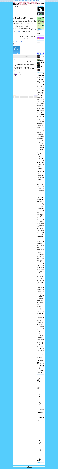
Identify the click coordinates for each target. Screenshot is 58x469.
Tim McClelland (40, 346)
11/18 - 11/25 (40, 394)
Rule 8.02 (40, 319)
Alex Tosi (39, 81)
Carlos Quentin (41, 119)
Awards (41, 92)
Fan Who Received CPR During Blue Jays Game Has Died (41, 417)
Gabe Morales (41, 171)
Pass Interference (42, 269)
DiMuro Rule (40, 151)
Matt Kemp (38, 247)
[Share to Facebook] (27, 56)
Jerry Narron (42, 201)
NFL (39, 261)
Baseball (39, 95)
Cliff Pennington (38, 130)
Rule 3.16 (40, 306)
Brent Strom (42, 107)
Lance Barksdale (39, 227)
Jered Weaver (38, 199)
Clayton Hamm (43, 129)
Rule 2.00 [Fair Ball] (40, 296)
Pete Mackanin (38, 274)
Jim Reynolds (38, 203)
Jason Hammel (38, 193)
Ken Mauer (43, 219)
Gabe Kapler (38, 171)
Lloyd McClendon (42, 230)
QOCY (41, 278)
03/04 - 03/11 (40, 451)
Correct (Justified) (16, 49)
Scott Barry (43, 329)
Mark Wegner (42, 241)
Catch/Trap (43, 121)
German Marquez (39, 175)
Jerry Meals (38, 201)
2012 (38, 388)
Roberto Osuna (43, 285)
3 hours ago (38, 32)
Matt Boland (41, 245)
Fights (38, 167)
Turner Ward (42, 357)
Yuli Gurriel (39, 372)
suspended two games (19, 31)
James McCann (38, 192)
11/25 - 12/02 (40, 393)
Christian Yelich (41, 128)
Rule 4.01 (42, 306)
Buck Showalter (42, 114)
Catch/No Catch (39, 121)
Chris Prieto (40, 127)
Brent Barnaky (38, 107)
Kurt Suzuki (40, 225)
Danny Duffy (41, 140)
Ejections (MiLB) (39, 159)
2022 (38, 379)
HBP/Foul (40, 178)
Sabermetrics (41, 327)
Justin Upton (41, 217)
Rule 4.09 (43, 307)
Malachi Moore (39, 234)
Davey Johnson (39, 143)
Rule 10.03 (40, 293)
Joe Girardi (41, 205)
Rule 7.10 (42, 317)
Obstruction (42, 267)
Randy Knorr (38, 280)
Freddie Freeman (41, 170)
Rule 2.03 (38, 304)
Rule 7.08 (43, 316)
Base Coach (43, 94)
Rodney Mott (38, 287)
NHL (41, 261)
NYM (43, 261)
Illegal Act (42, 184)
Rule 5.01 (38, 309)
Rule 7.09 (39, 317)
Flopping (38, 168)
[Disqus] (25, 67)
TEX (39, 341)
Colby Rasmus (41, 132)
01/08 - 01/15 (40, 458)
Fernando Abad (42, 166)
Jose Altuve (38, 214)
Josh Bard (39, 215)
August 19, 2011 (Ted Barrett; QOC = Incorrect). (30, 35)
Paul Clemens (41, 271)
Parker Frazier (39, 269)
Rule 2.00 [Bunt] (39, 295)
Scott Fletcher (39, 330)
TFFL (41, 341)
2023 (38, 378)
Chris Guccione (40, 126)
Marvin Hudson (39, 243)
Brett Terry (43, 108)
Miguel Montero (42, 252)
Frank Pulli (39, 170)
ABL (40, 74)
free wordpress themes (29, 467)
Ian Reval (40, 184)
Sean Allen (43, 332)
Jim (38, 30)
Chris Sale (43, 127)
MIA (42, 232)
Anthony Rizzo (42, 88)
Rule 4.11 (41, 308)
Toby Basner (39, 348)
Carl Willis (41, 118)
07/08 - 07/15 (40, 435)
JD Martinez (39, 188)
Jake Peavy (40, 190)
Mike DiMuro (41, 254)
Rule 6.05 (43, 313)
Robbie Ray (42, 284)
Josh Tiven (42, 216)
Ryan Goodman (42, 324)
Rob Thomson (42, 283)
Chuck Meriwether (39, 129)
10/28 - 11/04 (40, 397)
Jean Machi (43, 195)
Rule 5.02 (40, 309)
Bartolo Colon (40, 94)
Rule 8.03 (43, 319)
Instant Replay (42, 186)
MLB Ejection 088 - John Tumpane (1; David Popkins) (42, 63)
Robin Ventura (39, 286)
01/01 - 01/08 (40, 459)
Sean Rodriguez (39, 333)
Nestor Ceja (38, 263)
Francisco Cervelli (39, 169)
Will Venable (38, 369)
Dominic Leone (39, 152)
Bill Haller (40, 97)
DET (37, 136)
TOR (43, 341)
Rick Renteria (41, 282)
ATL (41, 75)
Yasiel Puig (42, 370)
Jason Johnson (42, 193)
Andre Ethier (43, 83)
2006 (38, 461)
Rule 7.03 (42, 315)
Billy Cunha (40, 99)
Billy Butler (38, 99)
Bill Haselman (42, 97)
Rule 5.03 (43, 309)
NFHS (37, 261)
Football (41, 168)
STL (37, 327)
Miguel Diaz (39, 252)
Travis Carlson (41, 354)
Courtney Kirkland (39, 134)
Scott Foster (42, 330)
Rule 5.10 (42, 311)
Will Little (40, 368)
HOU (42, 178)
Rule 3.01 (40, 304)
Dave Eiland (40, 141)
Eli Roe (41, 160)
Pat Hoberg (39, 270)
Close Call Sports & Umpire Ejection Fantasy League (25, 2)
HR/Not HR (42, 179)
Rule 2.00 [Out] (42, 300)
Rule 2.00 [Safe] (38, 302)
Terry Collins (40, 343)
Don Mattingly (38, 153)
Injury (38, 186)
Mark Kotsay (38, 239)
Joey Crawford (42, 206)
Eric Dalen (42, 162)
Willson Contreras (42, 369)
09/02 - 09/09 (40, 404)
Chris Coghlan (42, 125)
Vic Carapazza (41, 365)
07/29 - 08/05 (40, 432)
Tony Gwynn (43, 352)
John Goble (41, 208)
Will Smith (43, 368)
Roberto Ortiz (39, 285)
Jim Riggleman (42, 203)
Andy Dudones (39, 84)
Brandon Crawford (38, 105)
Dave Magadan (39, 142)
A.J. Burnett (38, 73)
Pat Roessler (38, 271)
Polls (42, 276)
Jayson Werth (41, 195)
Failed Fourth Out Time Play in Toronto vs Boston (42, 60)
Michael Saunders (38, 251)
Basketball (43, 95)
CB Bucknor (40, 115)
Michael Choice (39, 250)
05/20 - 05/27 (40, 441)
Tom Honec (38, 350)
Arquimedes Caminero (39, 90)
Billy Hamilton (43, 99)
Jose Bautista (41, 214)
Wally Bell (38, 367)
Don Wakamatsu (42, 153)
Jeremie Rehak (41, 199)
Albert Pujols (38, 79)
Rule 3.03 (43, 304)
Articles (43, 90)
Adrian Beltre (40, 77)
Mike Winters (42, 258)
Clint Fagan (42, 130)
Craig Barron (42, 134)
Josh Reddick (38, 216)
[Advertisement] (25, 12)
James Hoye (38, 191)
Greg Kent (38, 177)
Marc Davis (42, 236)
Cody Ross (38, 132)
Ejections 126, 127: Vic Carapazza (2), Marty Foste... (40, 413)
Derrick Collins (42, 149)
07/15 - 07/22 (40, 434)
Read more (40, 20)
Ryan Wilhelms (39, 326)
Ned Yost (42, 262)
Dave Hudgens (43, 141)
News (41, 263)
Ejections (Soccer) (38, 160)
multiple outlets (18, 30)
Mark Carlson (40, 238)
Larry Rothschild (40, 228)
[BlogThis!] (26, 56)
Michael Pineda (42, 250)
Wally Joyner (41, 367)
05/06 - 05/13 (40, 443)
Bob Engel (41, 101)
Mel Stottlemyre (41, 249)
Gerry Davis (43, 175)
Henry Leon (42, 181)
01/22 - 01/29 (40, 456)
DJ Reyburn (41, 136)
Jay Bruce (38, 195)
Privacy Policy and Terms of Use (29, 466)
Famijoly (39, 33)
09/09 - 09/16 (40, 403)
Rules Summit (41, 322)
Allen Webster (40, 83)
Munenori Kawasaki (41, 260)
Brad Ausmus (42, 103)
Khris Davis (42, 223)
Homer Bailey (41, 182)
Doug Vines (43, 154)
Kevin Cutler (38, 221)
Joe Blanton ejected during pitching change (19, 41)
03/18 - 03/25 (40, 449)
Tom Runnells (41, 350)
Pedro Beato (41, 273)
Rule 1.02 (41, 291)
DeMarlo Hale (40, 147)
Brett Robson (41, 108)
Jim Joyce (39, 202)
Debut (43, 147)
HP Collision (38, 179)
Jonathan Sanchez (41, 212)
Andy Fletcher (42, 84)
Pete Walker (42, 274)
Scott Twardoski (41, 331)
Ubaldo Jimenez (42, 360)
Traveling (38, 354)
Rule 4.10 (39, 308)
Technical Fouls (38, 342)
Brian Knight (41, 110)
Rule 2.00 (42, 293)
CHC (40, 116)
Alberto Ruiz (42, 79)
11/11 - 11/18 (40, 395)
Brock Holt (41, 112)
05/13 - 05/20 (40, 442)
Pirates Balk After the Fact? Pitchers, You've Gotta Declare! (39, 26)
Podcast (40, 276)
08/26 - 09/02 (40, 405)
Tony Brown (40, 352)
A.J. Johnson (41, 73)
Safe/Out (38, 328)
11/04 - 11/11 (40, 396)
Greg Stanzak (41, 177)
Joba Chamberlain (40, 204)
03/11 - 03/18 (40, 450)
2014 (38, 386)
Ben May (43, 96)
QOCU (38, 278)
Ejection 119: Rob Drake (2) (41, 428)
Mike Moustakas (39, 256)
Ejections (39, 158)
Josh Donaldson (41, 215)
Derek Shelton (38, 149)
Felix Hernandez (38, 166)
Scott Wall (40, 332)
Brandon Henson (42, 105)
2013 (38, 387)
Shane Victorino (42, 335)
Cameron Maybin (42, 117)
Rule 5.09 (39, 311)
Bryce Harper (38, 114)
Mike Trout (39, 258)
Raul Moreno (41, 280)
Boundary (39, 103)
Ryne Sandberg (42, 326)
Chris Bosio (40, 125)
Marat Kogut (39, 236)
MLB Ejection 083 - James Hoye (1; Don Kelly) (42, 70)
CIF (42, 116)
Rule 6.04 (40, 313)
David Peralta (41, 145)
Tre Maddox (42, 355)
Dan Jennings (41, 138)
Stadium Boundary (40, 337)
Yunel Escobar (42, 372)
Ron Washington (40, 289)
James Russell (42, 192)
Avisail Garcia (38, 92)
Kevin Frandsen (41, 221)
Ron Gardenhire (42, 287)
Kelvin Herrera (40, 219)
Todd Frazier (43, 348)
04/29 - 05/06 (40, 444)
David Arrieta (43, 143)
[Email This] (25, 56)
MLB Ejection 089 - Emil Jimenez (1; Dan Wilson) (42, 66)
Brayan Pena (39, 106)
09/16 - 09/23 (40, 402)
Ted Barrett (43, 342)
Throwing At (43, 344)
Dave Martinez (42, 142)
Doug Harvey (39, 154)
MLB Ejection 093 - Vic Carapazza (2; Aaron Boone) (42, 56)
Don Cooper (42, 152)
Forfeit (43, 168)
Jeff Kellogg (41, 197)
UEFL (38, 359)
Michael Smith (42, 251)
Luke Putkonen (40, 232)
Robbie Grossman (38, 284)
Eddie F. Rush (42, 156)
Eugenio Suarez (40, 164)
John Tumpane (41, 210)
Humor (43, 182)
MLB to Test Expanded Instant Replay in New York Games (40, 415)
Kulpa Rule (43, 224)
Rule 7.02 (39, 315)
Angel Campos (39, 86)
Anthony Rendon (39, 88)
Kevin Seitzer (39, 223)
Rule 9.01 (40, 320)
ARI (39, 75)
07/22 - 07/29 (40, 433)
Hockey (38, 182)
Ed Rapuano (39, 156)
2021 (38, 380)
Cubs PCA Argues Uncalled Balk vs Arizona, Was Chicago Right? (40, 18)
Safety (41, 328)
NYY (38, 262)
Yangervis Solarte (38, 370)
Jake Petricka (43, 190)
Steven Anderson (40, 339)
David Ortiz (38, 145)
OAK (38, 267)
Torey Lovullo (38, 353)
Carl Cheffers (39, 118)
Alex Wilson (42, 81)
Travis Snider (39, 355)
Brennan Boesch (42, 106)
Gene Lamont (41, 173)
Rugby (39, 291)
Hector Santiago (38, 181)
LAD (38, 226)
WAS (42, 366)
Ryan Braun (38, 324)
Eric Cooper (38, 162)
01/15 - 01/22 (40, 457)
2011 (38, 460)
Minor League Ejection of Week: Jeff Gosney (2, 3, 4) (41, 409)
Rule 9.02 (42, 320)
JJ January (42, 188)
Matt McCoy (41, 247)
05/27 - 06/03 (40, 440)
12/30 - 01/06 (40, 389)
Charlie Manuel (41, 123)
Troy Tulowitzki (38, 357)
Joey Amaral (40, 206)
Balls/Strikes (40, 93)
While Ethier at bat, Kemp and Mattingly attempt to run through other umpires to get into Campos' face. (26, 40)
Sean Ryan (42, 333)
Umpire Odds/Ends (40, 361)
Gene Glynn (38, 173)
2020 (38, 381)
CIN (43, 116)
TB (37, 341)
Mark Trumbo (39, 241)
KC (39, 218)
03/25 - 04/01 (40, 448)
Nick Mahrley (41, 265)
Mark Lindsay (42, 239)
